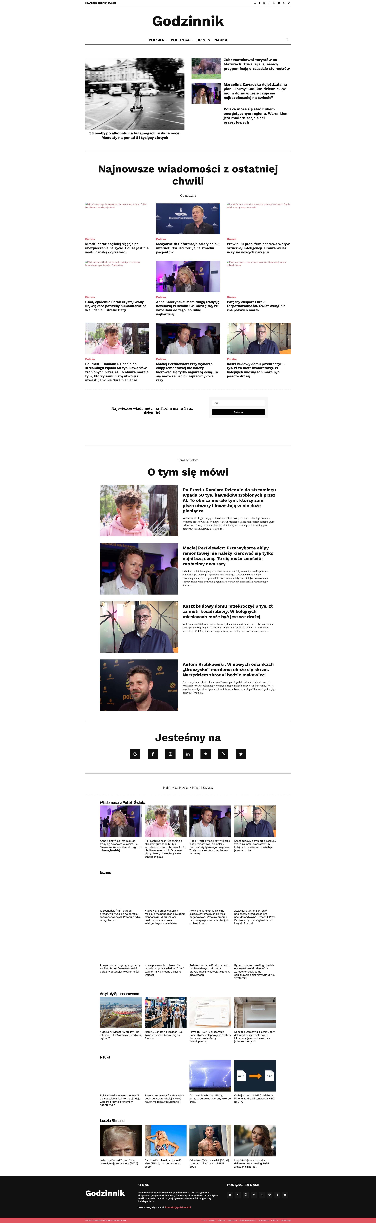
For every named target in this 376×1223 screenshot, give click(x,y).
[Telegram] (279, 3)
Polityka (180, 40)
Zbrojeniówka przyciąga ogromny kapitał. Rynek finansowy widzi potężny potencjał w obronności (120, 968)
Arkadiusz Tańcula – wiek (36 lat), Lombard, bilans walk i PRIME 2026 (209, 1163)
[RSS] (274, 3)
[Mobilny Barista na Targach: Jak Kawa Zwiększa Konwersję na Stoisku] (166, 1012)
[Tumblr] (284, 3)
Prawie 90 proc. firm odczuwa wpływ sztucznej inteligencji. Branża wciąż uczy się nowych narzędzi (258, 248)
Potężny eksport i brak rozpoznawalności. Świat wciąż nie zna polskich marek (256, 306)
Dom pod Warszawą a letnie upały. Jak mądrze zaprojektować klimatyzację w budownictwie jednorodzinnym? (254, 1036)
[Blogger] (254, 3)
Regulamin (232, 1220)
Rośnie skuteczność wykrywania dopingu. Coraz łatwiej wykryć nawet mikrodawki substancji (164, 1098)
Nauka (221, 40)
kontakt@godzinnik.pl (178, 1207)
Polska (156, 40)
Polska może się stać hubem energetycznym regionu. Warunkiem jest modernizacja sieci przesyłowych (256, 115)
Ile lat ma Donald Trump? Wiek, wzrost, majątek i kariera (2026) (119, 1162)
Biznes (203, 40)
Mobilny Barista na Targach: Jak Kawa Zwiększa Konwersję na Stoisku (164, 1035)
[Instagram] (264, 3)
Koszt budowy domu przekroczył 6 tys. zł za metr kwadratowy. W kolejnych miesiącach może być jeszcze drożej (255, 370)
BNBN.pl (274, 1220)
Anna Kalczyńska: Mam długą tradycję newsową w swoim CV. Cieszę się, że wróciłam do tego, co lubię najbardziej (188, 308)
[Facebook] (259, 3)
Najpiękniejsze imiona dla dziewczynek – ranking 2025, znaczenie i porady (252, 1163)
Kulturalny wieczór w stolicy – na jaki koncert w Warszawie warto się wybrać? (121, 1035)
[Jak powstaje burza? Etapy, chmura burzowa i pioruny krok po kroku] (210, 1076)
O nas (204, 1220)
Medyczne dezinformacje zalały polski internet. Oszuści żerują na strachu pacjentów (188, 248)
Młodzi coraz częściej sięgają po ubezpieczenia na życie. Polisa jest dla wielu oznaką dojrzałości (117, 248)
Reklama (221, 1220)
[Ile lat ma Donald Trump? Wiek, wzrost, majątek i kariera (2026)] (121, 1140)
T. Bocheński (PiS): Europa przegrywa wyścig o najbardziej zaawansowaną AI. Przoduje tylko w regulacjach (120, 915)
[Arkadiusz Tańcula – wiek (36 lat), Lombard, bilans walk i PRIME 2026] (210, 1140)
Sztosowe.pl (263, 1220)
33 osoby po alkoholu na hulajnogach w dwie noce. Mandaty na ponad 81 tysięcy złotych (134, 135)
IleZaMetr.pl (286, 1220)
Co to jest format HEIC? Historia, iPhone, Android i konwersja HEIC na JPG (254, 1098)
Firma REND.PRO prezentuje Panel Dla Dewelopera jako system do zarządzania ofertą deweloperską (210, 1036)
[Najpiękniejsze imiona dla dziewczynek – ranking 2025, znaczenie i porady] (255, 1140)
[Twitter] (288, 3)
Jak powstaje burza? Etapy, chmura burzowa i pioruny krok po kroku (210, 1098)
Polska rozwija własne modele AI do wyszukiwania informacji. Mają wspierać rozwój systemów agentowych (120, 1100)
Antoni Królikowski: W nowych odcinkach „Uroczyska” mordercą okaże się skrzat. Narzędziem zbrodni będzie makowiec (228, 669)
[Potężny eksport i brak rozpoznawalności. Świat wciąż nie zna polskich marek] (259, 276)
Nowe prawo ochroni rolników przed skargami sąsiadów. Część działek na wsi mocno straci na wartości (164, 970)
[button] (287, 40)
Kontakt (212, 1220)
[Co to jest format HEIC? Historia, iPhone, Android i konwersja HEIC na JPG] (255, 1076)
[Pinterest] (269, 3)
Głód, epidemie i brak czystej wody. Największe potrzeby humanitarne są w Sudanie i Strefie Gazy (115, 306)
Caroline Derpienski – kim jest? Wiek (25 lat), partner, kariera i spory (163, 1163)
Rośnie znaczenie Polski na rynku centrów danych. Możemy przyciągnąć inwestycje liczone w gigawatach (209, 970)
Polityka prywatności (247, 1220)
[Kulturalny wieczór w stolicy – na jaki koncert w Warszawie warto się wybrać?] (121, 1012)
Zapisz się (238, 412)
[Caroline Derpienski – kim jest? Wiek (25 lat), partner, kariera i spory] (166, 1140)
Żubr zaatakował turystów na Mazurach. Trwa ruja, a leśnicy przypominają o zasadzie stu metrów (257, 64)
